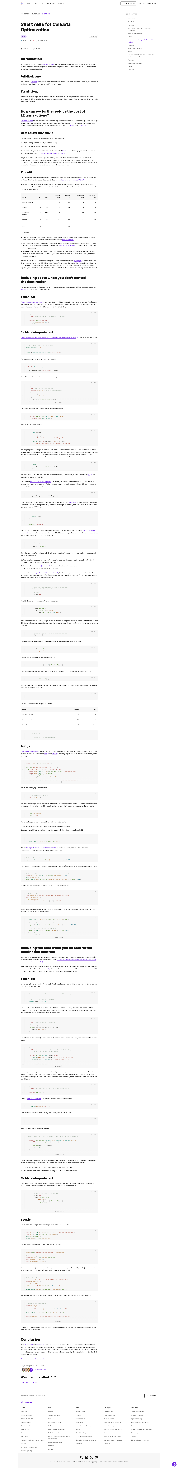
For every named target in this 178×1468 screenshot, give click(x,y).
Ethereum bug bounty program (113, 1429)
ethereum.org (26, 1402)
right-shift (72, 502)
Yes (26, 1383)
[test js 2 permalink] (20, 1219)
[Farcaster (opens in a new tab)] (86, 1457)
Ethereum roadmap (137, 1415)
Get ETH (50, 1419)
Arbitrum (83, 125)
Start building (80, 1422)
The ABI (130, 37)
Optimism (35, 82)
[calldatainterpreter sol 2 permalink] (20, 1178)
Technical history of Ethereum (140, 1422)
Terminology (132, 25)
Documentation (80, 1419)
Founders (79, 1443)
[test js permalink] (20, 746)
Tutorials (36, 14)
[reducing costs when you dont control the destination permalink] (20, 280)
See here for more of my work (32, 1359)
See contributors (40, 1370)
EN (151, 3)
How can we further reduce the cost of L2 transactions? (140, 29)
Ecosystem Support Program (113, 1440)
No (36, 1383)
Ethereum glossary (26, 1451)
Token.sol (131, 45)
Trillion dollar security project (140, 1440)
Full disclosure (132, 22)
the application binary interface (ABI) (70, 180)
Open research (135, 1426)
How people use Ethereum (29, 1447)
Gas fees (23, 1433)
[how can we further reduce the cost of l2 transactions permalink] (20, 113)
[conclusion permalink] (20, 1339)
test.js (130, 51)
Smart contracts (25, 1429)
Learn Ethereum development (85, 1426)
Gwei (64, 151)
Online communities (109, 1415)
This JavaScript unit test (30, 751)
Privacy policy (93, 1462)
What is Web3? (25, 1426)
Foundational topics (82, 1433)
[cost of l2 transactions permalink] (20, 133)
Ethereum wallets (26, 1422)
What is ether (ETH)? (27, 1419)
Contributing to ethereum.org (112, 1422)
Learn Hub (24, 1411)
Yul (90, 475)
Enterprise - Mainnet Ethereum (86, 1440)
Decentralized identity (55, 1442)
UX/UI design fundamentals (84, 1436)
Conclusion (131, 69)
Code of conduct (77, 1462)
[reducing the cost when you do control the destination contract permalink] (20, 950)
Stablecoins (52, 1426)
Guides (50, 1411)
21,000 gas (78, 261)
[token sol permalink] (20, 297)
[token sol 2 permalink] (20, 979)
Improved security (136, 1419)
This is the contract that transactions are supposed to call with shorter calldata (49, 338)
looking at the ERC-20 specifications (45, 573)
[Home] (22, 3)
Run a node (24, 1436)
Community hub (108, 1411)
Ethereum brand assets (64, 1462)
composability (45, 969)
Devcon (107, 1443)
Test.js (130, 66)
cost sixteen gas (68, 240)
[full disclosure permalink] (20, 76)
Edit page (36, 49)
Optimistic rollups (27, 121)
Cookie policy (112, 1462)
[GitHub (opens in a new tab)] (81, 1457)
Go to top (152, 1396)
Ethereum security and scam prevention (33, 1440)
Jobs (85, 1462)
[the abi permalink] (20, 172)
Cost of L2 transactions (135, 33)
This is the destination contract (32, 302)
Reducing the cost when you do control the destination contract (141, 56)
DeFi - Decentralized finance (57, 1433)
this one (24, 289)
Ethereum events (109, 1419)
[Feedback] (174, 1464)
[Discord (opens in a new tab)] (96, 1457)
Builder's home (80, 1411)
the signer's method (41, 848)
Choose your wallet (54, 1415)
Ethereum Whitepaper (137, 1411)
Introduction (131, 19)
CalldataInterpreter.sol (135, 48)
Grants (78, 1429)
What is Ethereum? (26, 1415)
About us (52, 1462)
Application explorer (54, 1422)
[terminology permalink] (20, 91)
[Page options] (30, 48)
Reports (133, 1436)
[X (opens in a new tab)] (91, 1457)
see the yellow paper (67, 245)
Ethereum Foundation (110, 1433)
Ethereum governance (138, 1433)
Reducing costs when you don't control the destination (141, 41)
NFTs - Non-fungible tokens (56, 1429)
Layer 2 (50, 1449)
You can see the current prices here (51, 153)
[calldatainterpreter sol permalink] (20, 332)
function (34, 1099)
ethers (55, 754)
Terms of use (103, 1462)
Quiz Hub (23, 1443)
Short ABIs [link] (46, 14)
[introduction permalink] (20, 59)
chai (46, 754)
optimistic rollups (48, 64)
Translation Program (110, 1426)
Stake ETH (51, 1445)
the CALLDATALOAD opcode (41, 482)
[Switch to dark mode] (139, 3)
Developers (25, 14)
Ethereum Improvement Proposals (141, 1429)
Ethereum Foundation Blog (112, 1436)
